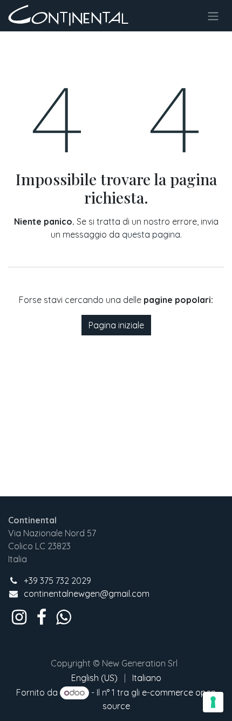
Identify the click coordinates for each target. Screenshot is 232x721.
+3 (28, 580)
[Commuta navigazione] (213, 15)
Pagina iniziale (116, 325)
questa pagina (151, 234)
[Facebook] (42, 617)
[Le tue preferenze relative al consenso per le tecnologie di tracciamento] (213, 702)
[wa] (63, 617)
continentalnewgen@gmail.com (86, 593)
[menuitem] (94, 678)
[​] (19, 617)
